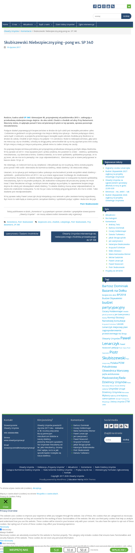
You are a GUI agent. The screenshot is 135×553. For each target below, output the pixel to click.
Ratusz (112, 386)
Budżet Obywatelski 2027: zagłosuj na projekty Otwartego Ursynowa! (116, 174)
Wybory (106, 395)
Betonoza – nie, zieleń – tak (117, 191)
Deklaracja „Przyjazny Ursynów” (51, 467)
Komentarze (26, 31)
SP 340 (27, 117)
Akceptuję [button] (37, 488)
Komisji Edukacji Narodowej (113, 319)
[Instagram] (104, 6)
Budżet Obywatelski (112, 298)
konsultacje (119, 320)
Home (5, 24)
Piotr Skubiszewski (25, 222)
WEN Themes (90, 479)
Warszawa (125, 392)
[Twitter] (99, 6)
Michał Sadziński (116, 257)
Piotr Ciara (122, 348)
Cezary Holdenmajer (117, 231)
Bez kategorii (111, 218)
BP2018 (121, 294)
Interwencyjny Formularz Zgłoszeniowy (112, 470)
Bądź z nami (44, 24)
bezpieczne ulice (44, 222)
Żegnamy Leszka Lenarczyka (117, 168)
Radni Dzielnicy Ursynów (105, 467)
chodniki (55, 222)
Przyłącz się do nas (84, 470)
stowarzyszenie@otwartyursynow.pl (19, 448)
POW (121, 363)
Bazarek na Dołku (114, 290)
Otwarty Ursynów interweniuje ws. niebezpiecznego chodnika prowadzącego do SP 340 (75, 236)
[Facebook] (95, 6)
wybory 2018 (115, 395)
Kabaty (104, 318)
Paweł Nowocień (116, 264)
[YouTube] (108, 6)
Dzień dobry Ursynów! (65, 24)
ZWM (104, 405)
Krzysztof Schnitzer (117, 247)
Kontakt (67, 473)
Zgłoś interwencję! (86, 24)
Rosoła (117, 386)
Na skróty (121, 6)
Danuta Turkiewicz (117, 234)
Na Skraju (123, 334)
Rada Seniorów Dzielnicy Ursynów (57, 470)
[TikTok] (113, 6)
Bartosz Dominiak (116, 228)
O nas (14, 24)
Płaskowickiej (110, 378)
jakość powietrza (108, 315)
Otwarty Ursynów (11, 31)
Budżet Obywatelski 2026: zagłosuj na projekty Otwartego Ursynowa (116, 198)
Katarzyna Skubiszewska (119, 244)
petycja (115, 347)
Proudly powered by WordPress (52, 479)
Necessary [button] (4, 527)
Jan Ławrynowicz (116, 241)
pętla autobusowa (110, 374)
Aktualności (28, 24)
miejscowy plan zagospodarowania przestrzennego (115, 330)
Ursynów (113, 388)
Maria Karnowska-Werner (120, 254)
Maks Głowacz (115, 251)
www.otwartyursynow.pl (14, 440)
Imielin (125, 311)
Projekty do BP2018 (114, 271)
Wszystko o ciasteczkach (47, 493)
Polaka (114, 362)
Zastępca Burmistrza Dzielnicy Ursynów (23, 470)
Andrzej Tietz (114, 224)
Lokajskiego (65, 222)
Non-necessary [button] (6, 540)
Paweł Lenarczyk (116, 260)
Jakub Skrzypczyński (117, 237)
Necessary (6, 529)
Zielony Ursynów (117, 401)
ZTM (127, 401)
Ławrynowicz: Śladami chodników (22, 233)
